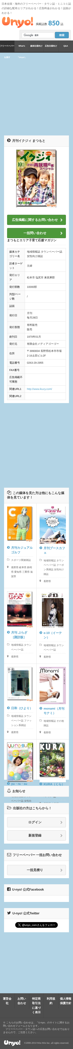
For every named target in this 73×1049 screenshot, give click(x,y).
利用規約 (51, 1001)
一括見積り (35, 870)
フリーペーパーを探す (7, 48)
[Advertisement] (36, 93)
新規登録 (35, 835)
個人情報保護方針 (65, 1001)
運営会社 (7, 1001)
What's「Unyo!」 (22, 48)
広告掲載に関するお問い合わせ (35, 220)
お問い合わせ (21, 1001)
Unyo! (17, 22)
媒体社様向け (36, 46)
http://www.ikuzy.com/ (39, 388)
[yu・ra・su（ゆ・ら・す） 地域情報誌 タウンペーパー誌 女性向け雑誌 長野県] (20, 759)
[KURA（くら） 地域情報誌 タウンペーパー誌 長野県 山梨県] (52, 759)
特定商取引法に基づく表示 (36, 1005)
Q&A (65, 46)
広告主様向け (51, 46)
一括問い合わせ (35, 233)
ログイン (35, 822)
